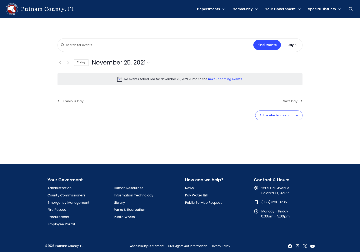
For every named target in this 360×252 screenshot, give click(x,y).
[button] (351, 9)
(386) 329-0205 (274, 202)
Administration (59, 188)
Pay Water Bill (196, 195)
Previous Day (73, 101)
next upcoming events (225, 79)
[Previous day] (60, 62)
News (189, 188)
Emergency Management (69, 202)
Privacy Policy (220, 246)
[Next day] (68, 62)
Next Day (290, 101)
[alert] (180, 79)
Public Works (124, 217)
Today (81, 62)
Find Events (267, 44)
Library (119, 202)
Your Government (280, 9)
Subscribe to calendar (277, 115)
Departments (208, 9)
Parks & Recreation (129, 209)
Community (242, 9)
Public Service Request (203, 202)
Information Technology (133, 195)
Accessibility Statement (147, 246)
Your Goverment (65, 180)
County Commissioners (66, 195)
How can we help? (204, 180)
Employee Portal (61, 224)
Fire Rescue (57, 209)
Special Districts (322, 9)
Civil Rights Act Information (187, 246)
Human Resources (128, 188)
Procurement (59, 217)
